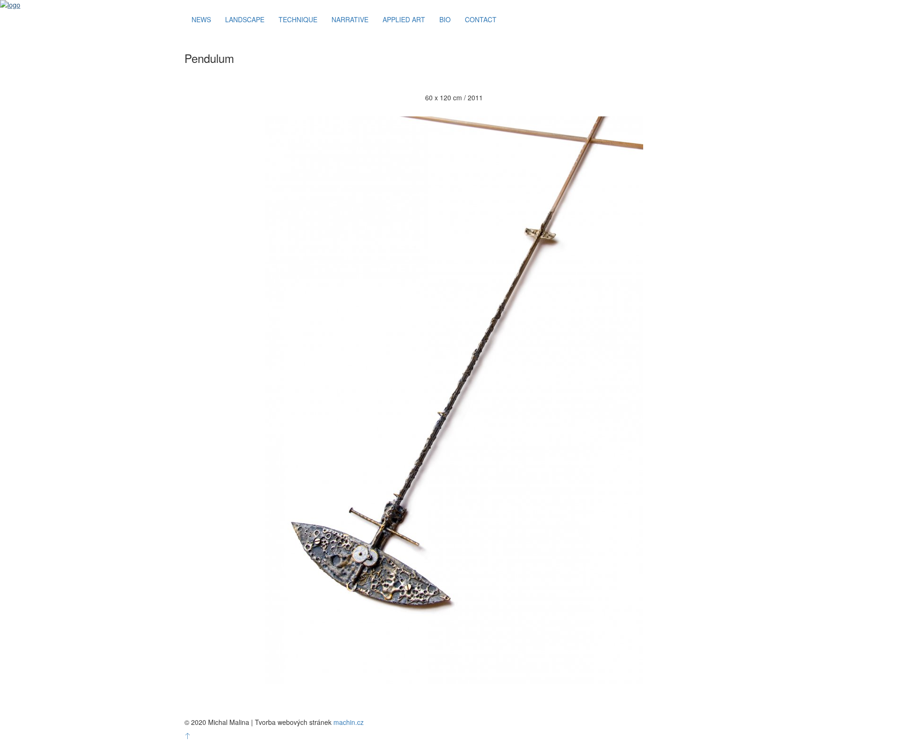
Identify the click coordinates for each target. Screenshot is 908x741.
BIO (445, 19)
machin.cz (348, 722)
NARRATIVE (350, 19)
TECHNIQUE (298, 19)
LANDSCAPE (244, 19)
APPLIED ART (404, 19)
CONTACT (481, 19)
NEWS (201, 19)
